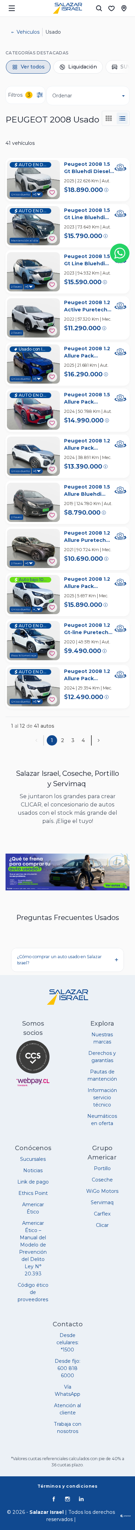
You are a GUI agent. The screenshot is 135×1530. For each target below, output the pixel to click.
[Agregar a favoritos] (52, 192)
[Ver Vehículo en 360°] (120, 167)
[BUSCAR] (99, 8)
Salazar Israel (46, 1512)
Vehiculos (28, 32)
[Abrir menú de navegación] (12, 8)
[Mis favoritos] (111, 8)
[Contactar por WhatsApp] (119, 253)
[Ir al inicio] (67, 8)
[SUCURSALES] (123, 8)
